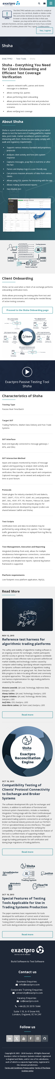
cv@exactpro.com (29, 1001)
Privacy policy (28, 1068)
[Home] (11, 3)
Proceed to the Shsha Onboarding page (28, 310)
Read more (27, 714)
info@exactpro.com (29, 984)
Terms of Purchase (42, 1068)
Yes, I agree (45, 30)
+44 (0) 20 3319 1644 (29, 1006)
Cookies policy (43, 26)
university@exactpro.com (29, 992)
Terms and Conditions (14, 1068)
